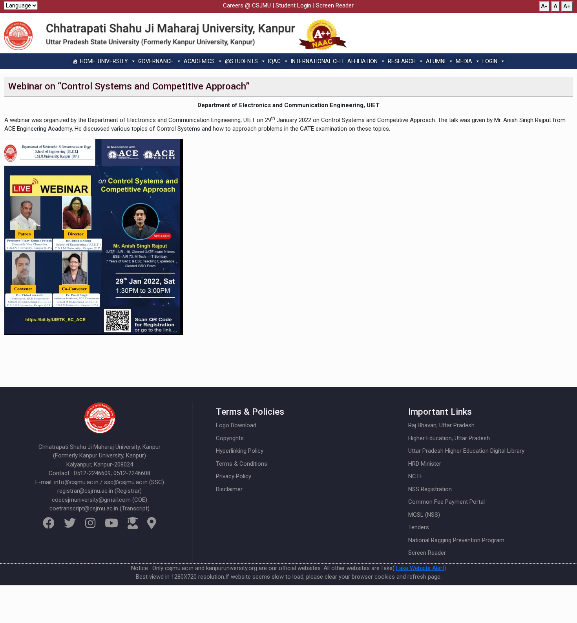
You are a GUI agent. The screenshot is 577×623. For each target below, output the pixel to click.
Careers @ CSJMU (247, 5)
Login (489, 61)
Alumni (436, 61)
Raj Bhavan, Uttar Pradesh (441, 425)
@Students (241, 61)
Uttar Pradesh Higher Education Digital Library (466, 450)
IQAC (274, 61)
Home (87, 61)
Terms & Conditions (241, 463)
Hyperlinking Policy (239, 450)
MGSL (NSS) (424, 514)
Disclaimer (229, 489)
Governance (155, 61)
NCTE (415, 476)
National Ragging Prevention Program (456, 540)
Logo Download (236, 425)
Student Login (293, 5)
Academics (199, 61)
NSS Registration (430, 489)
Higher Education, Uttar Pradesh (449, 438)
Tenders (418, 527)
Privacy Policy (233, 476)
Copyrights (230, 438)
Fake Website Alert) (421, 568)
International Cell (318, 61)
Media (464, 61)
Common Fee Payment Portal (446, 501)
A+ (567, 6)
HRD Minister (424, 463)
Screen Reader (335, 5)
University (113, 61)
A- (544, 6)
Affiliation (362, 61)
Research (402, 61)
